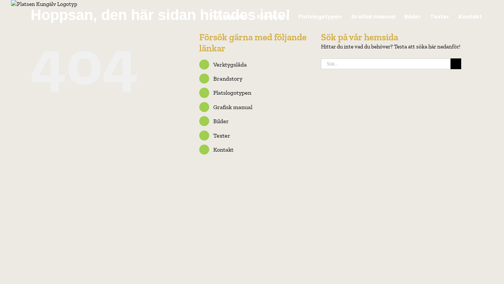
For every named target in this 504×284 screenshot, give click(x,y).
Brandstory (227, 78)
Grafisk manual (232, 107)
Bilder (221, 121)
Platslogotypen (232, 92)
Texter (221, 135)
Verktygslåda (230, 64)
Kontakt (223, 149)
